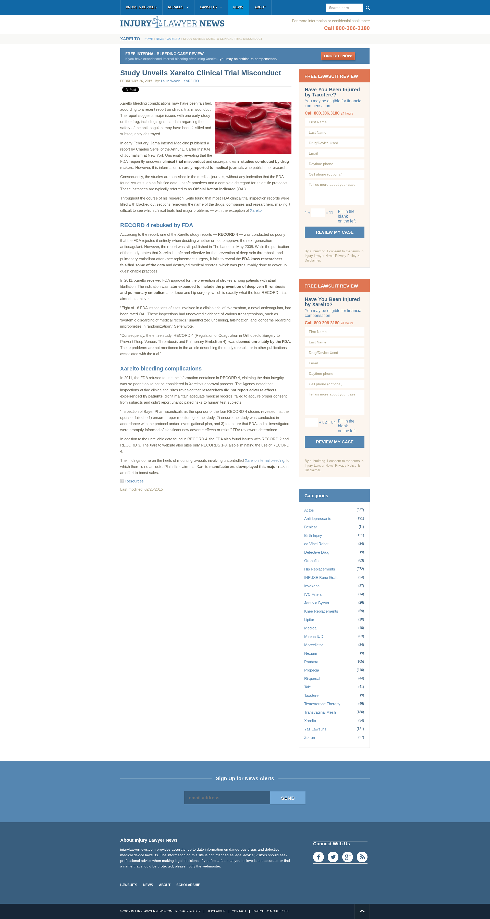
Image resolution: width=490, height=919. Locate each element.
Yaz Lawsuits (315, 729)
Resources (134, 481)
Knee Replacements (321, 611)
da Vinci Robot (316, 544)
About (260, 7)
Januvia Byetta (316, 603)
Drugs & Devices (141, 7)
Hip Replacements (319, 569)
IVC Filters (313, 594)
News (238, 7)
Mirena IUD (313, 636)
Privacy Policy (188, 911)
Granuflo (311, 561)
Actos (309, 510)
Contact (239, 911)
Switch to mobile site (270, 911)
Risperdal (312, 678)
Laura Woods (170, 81)
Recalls (175, 7)
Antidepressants (317, 518)
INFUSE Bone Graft (320, 577)
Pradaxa (311, 662)
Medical (310, 628)
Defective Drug (316, 552)
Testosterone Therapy (322, 704)
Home (148, 38)
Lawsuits (208, 7)
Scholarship (188, 885)
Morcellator (313, 645)
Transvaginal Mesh (320, 712)
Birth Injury (313, 535)
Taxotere (311, 695)
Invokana (312, 586)
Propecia (311, 670)
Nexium (310, 653)
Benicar (310, 527)
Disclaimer (216, 911)
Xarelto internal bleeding (264, 460)
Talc (307, 687)
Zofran (309, 737)
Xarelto (173, 38)
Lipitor (309, 620)
